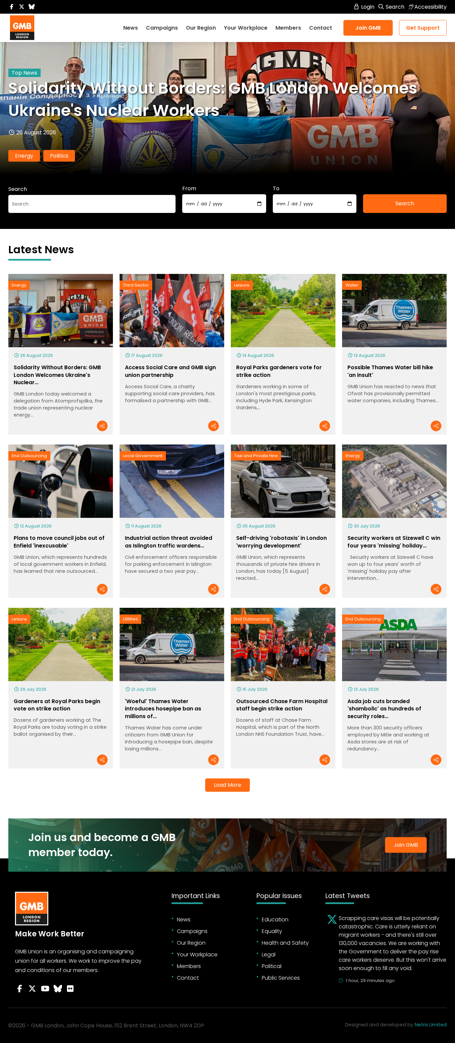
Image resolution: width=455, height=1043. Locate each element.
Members (288, 28)
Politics (59, 156)
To (276, 188)
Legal (268, 954)
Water (351, 285)
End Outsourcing (29, 456)
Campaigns (162, 28)
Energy (24, 156)
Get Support (423, 28)
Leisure (241, 285)
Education (275, 919)
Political (271, 966)
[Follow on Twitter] (21, 7)
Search (394, 7)
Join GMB (368, 28)
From (189, 188)
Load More (227, 785)
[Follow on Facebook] (11, 7)
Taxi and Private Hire (256, 456)
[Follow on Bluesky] (31, 7)
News (130, 28)
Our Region (201, 28)
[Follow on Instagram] (70, 988)
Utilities (130, 619)
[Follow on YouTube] (45, 988)
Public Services (281, 978)
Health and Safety (285, 943)
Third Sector (136, 285)
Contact (320, 28)
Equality (272, 931)
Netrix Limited (431, 1024)
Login (367, 7)
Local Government (143, 456)
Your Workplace (245, 28)
